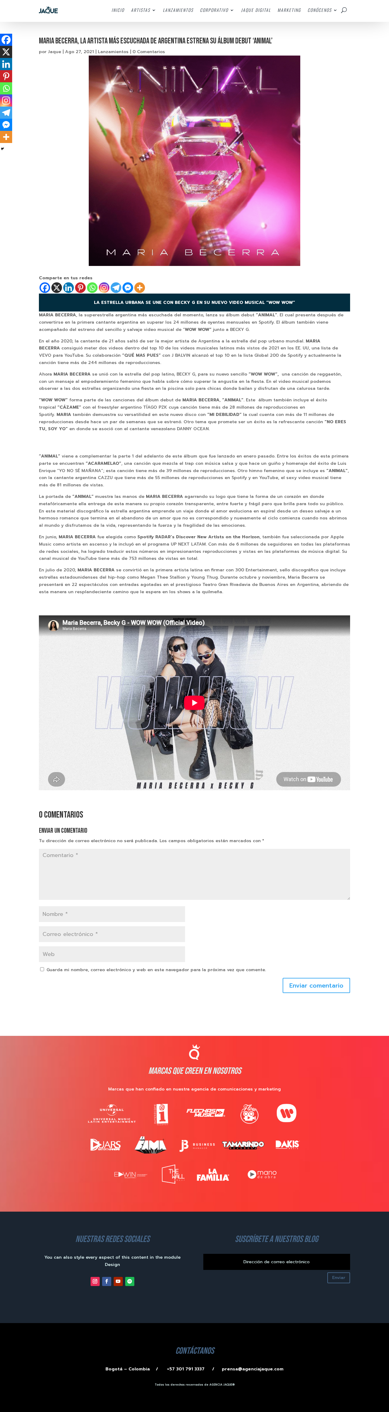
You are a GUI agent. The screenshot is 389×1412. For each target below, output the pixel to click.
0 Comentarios (149, 52)
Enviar (338, 1277)
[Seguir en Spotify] (129, 1281)
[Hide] (2, 148)
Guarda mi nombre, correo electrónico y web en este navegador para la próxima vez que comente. (156, 970)
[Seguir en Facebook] (106, 1281)
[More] (139, 287)
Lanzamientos (113, 52)
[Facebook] (45, 287)
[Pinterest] (80, 287)
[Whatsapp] (92, 287)
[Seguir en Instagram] (95, 1281)
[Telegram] (116, 287)
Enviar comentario (316, 985)
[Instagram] (104, 287)
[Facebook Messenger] (127, 287)
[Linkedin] (68, 287)
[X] (56, 287)
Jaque (54, 52)
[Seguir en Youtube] (118, 1281)
